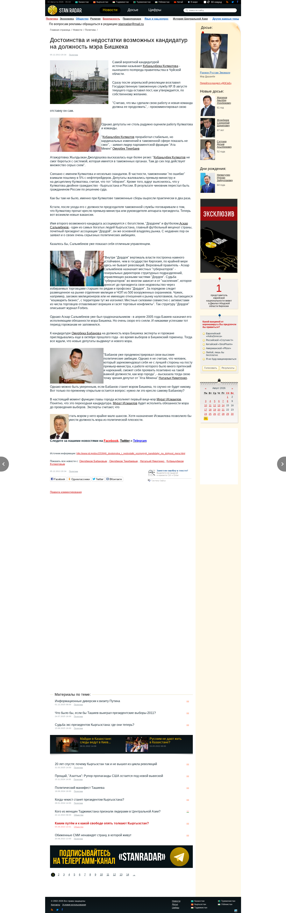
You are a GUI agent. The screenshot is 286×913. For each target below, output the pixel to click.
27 (219, 414)
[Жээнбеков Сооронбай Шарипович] (207, 136)
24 (205, 414)
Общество (82, 18)
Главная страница (60, 30)
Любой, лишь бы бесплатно (215, 353)
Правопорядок (132, 18)
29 (227, 414)
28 (223, 414)
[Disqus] (121, 544)
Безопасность (111, 18)
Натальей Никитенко (152, 461)
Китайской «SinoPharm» (219, 344)
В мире (194, 2)
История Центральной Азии (190, 18)
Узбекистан (163, 2)
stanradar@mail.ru (131, 24)
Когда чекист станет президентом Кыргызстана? (89, 799)
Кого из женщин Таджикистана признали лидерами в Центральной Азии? (108, 811)
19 (214, 409)
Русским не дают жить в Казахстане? (166, 740)
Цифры (175, 907)
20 (219, 409)
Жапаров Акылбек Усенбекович (224, 100)
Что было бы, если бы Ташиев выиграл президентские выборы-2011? (105, 713)
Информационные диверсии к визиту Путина (87, 701)
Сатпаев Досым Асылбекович (224, 144)
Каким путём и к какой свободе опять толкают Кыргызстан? (102, 823)
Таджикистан (122, 2)
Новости (77, 30)
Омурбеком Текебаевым (123, 461)
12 (114, 874)
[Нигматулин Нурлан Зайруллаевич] (207, 191)
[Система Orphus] (169, 482)
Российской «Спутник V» (219, 340)
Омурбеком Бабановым (93, 461)
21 (223, 409)
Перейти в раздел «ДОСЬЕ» (216, 83)
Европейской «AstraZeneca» (214, 335)
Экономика (67, 18)
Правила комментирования (66, 492)
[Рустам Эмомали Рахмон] (214, 50)
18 (210, 409)
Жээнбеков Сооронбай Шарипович (223, 123)
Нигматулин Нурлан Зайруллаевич (225, 178)
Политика (52, 18)
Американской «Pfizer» (218, 348)
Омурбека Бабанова (86, 333)
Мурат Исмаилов (169, 399)
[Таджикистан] (188, 812)
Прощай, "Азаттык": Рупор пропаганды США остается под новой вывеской (109, 776)
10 (101, 874)
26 (214, 414)
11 (108, 874)
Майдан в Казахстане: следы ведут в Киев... (96, 740)
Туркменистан (144, 2)
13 (121, 874)
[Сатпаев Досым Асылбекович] (207, 159)
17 (205, 409)
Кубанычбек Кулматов (118, 137)
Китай (180, 2)
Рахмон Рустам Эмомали (215, 72)
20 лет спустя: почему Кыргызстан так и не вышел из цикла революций (106, 764)
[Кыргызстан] (83, 54)
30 (232, 414)
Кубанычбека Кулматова (160, 66)
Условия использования (74, 904)
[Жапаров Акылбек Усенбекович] (207, 115)
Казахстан (84, 2)
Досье (175, 904)
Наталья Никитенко (173, 378)
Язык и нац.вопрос (156, 18)
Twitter (125, 440)
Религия (95, 18)
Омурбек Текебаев (125, 148)
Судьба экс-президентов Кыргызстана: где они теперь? (94, 724)
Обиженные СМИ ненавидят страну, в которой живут (93, 835)
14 (127, 874)
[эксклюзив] (218, 271)
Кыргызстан (102, 2)
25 (210, 414)
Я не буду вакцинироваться (221, 359)
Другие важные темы (225, 18)
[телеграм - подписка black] (121, 866)
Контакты (55, 904)
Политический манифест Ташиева (79, 787)
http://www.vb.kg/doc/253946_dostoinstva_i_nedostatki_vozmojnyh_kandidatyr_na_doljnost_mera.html (130, 453)
